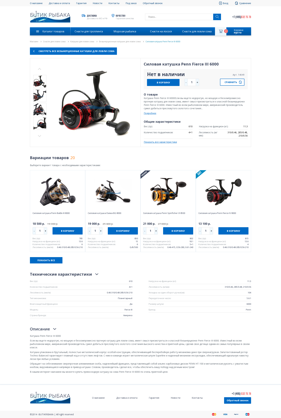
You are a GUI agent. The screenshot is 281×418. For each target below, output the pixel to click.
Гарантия (81, 3)
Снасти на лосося (161, 31)
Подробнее (150, 113)
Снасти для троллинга (89, 31)
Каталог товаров (53, 31)
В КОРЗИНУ (163, 82)
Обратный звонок (238, 400)
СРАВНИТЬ (231, 82)
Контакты (113, 3)
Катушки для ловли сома (82, 42)
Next (39, 69)
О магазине (36, 3)
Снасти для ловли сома (197, 31)
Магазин (34, 42)
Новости (97, 3)
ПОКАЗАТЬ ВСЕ (46, 260)
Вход (225, 3)
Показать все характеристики (160, 142)
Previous (39, 136)
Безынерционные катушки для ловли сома (120, 42)
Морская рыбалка (125, 31)
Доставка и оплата (59, 3)
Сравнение (245, 3)
